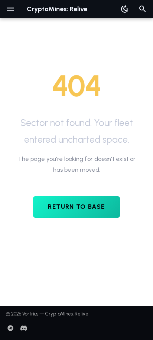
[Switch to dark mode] (124, 8)
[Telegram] (10, 328)
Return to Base (76, 206)
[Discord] (24, 328)
